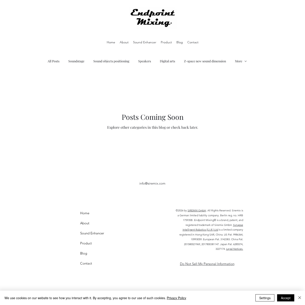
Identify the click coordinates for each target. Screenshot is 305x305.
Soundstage (76, 61)
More (238, 61)
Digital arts (167, 61)
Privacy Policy (176, 298)
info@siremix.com (152, 183)
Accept (285, 298)
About (84, 223)
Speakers (144, 61)
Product (86, 243)
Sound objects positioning (111, 61)
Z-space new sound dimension (205, 61)
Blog (83, 253)
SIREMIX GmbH (197, 210)
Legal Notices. (234, 248)
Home (84, 213)
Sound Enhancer (92, 233)
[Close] (299, 297)
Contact (86, 263)
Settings (265, 298)
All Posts (53, 61)
